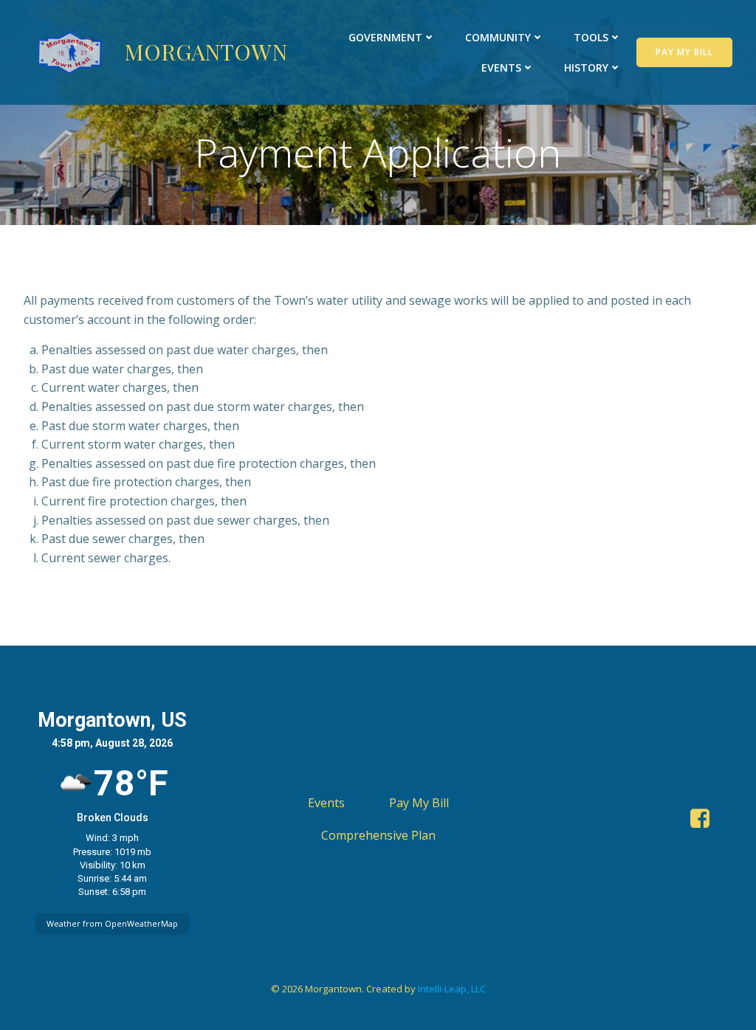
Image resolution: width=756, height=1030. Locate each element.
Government (385, 37)
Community (498, 37)
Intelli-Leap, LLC (452, 988)
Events (501, 68)
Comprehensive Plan (378, 835)
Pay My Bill (419, 803)
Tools (591, 37)
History (586, 68)
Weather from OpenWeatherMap (112, 923)
